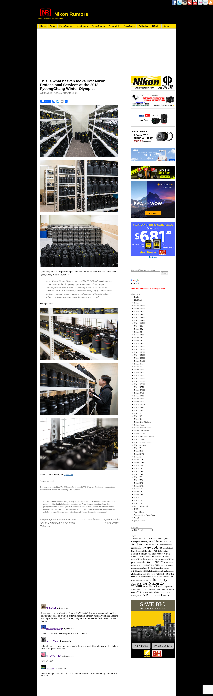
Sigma (170, 573)
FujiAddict (143, 26)
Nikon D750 (139, 387)
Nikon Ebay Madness (142, 422)
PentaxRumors (98, 26)
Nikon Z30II (139, 454)
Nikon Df (137, 413)
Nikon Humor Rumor (142, 427)
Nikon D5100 (139, 349)
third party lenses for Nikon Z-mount (149, 582)
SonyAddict (129, 26)
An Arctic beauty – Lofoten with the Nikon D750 (101, 521)
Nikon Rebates (153, 561)
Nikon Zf (137, 497)
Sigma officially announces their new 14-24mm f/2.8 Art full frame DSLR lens (58, 522)
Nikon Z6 (138, 468)
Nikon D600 (139, 369)
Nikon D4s (138, 337)
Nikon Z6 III (154, 565)
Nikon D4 (138, 331)
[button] (153, 629)
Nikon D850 (139, 407)
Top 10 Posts (139, 512)
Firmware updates (150, 547)
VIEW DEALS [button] (141, 646)
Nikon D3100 (139, 311)
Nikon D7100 (139, 381)
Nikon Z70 (138, 480)
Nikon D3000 (139, 305)
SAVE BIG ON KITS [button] (163, 646)
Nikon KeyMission (141, 430)
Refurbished (161, 573)
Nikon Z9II (138, 494)
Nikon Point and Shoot (143, 442)
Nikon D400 (139, 334)
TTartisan (143, 589)
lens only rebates (152, 550)
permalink (110, 487)
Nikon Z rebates (139, 570)
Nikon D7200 (139, 384)
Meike (165, 551)
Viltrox (140, 592)
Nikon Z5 (138, 456)
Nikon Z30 (138, 451)
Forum (52, 26)
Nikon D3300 (139, 317)
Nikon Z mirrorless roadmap (159, 568)
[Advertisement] (80, 55)
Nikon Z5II (138, 465)
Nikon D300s (139, 308)
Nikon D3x (138, 329)
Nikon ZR (138, 503)
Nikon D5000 (139, 346)
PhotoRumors (65, 26)
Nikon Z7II (138, 483)
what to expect (159, 591)
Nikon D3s (138, 326)
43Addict (156, 26)
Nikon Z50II (139, 462)
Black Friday (144, 538)
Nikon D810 (139, 401)
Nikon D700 (139, 375)
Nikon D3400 (139, 320)
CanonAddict (114, 26)
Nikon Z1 (138, 448)
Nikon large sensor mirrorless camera (153, 559)
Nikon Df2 (138, 416)
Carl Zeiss (152, 538)
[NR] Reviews (139, 520)
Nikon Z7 (138, 477)
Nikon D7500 (139, 390)
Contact (166, 26)
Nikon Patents (139, 439)
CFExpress (164, 538)
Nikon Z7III (138, 485)
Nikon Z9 (138, 491)
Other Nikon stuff (66, 487)
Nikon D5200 (139, 352)
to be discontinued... (153, 586)
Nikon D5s (138, 363)
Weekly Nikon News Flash (144, 515)
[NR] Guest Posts (155, 595)
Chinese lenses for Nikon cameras (151, 542)
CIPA (157, 544)
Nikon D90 (138, 410)
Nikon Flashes (139, 424)
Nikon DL (138, 419)
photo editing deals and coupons (161, 571)
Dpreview (68, 474)
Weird (136, 517)
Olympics (90, 487)
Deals (136, 297)
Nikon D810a (139, 404)
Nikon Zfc (138, 500)
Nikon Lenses (139, 433)
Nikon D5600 (139, 361)
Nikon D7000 (139, 378)
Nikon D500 (139, 343)
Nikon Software (140, 445)
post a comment (73, 489)
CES (158, 538)
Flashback (138, 300)
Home (43, 26)
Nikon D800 (139, 398)
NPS (84, 487)
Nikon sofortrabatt (142, 565)
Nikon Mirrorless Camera (144, 436)
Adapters (134, 538)
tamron (134, 576)
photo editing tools (138, 574)
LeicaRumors (82, 26)
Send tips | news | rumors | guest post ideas (148, 288)
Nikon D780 (139, 395)
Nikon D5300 (139, 355)
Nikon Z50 (138, 459)
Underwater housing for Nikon (158, 589)
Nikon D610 (139, 372)
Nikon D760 (139, 393)
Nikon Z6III (138, 474)
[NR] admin (47, 93)
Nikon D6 (138, 366)
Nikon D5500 (139, 358)
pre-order (151, 573)
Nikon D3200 (139, 314)
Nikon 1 (137, 302)
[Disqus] (80, 567)
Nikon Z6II (138, 471)
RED (136, 509)
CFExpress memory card (141, 541)
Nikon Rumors (71, 14)
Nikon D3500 (139, 323)
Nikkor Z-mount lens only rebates (147, 553)
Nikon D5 (138, 340)
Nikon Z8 (138, 488)
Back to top (47, 681)
